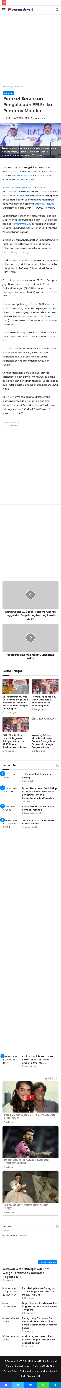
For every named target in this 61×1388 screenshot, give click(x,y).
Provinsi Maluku (25, 179)
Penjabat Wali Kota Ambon (18, 187)
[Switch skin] (57, 10)
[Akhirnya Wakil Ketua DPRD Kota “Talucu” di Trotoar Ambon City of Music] (11, 1061)
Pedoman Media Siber (44, 1366)
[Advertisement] (30, 46)
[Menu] (3, 10)
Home (8, 86)
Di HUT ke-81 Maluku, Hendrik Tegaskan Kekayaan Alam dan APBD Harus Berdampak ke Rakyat (15, 741)
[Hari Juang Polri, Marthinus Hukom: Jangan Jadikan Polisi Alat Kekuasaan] (11, 1341)
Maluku (24, 195)
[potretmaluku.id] (20, 10)
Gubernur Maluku (44, 203)
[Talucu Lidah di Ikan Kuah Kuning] (11, 779)
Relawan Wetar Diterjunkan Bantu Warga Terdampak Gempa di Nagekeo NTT (27, 1273)
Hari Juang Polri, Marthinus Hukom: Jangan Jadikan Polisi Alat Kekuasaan (39, 1340)
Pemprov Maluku (21, 223)
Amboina (18, 86)
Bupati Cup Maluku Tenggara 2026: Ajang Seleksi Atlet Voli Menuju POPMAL (39, 1291)
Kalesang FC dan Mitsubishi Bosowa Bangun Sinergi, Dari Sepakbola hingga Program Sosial (43, 741)
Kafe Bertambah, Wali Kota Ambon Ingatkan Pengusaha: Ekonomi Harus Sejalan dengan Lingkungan (15, 702)
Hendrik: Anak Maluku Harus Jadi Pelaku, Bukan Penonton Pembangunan (44, 701)
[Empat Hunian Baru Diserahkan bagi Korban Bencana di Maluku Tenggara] (11, 1307)
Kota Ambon (21, 175)
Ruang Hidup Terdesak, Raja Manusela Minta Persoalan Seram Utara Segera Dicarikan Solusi (39, 1323)
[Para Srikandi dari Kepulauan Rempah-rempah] (11, 811)
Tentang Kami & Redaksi (18, 1366)
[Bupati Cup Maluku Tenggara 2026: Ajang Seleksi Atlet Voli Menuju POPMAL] (11, 1292)
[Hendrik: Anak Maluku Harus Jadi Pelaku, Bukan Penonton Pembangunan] (45, 686)
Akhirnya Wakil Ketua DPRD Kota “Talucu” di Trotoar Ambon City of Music (37, 1060)
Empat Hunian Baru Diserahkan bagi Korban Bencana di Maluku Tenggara (40, 1306)
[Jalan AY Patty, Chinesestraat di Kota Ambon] (11, 936)
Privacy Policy (11, 1371)
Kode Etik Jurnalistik (30, 1376)
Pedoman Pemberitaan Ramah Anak (38, 1371)
